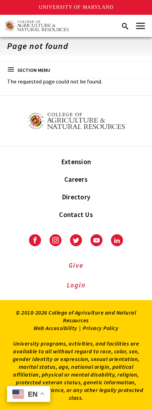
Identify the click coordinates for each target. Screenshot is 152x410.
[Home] (36, 26)
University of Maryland (76, 7)
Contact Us (76, 214)
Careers (76, 179)
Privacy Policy (100, 327)
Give (76, 265)
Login (76, 285)
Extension (76, 161)
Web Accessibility (55, 327)
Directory (76, 197)
